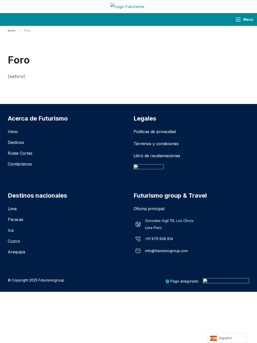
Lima (12, 208)
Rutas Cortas (20, 153)
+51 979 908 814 (159, 239)
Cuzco (14, 241)
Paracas (15, 219)
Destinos (16, 142)
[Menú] (238, 19)
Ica (11, 230)
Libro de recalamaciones (157, 155)
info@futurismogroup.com (166, 251)
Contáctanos (20, 163)
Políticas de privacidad (155, 131)
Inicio (13, 131)
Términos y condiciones (156, 143)
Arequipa (16, 251)
